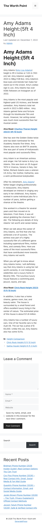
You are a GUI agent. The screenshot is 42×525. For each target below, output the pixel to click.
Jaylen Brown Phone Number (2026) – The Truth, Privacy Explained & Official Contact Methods (21, 498)
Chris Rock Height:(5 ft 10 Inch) (21, 342)
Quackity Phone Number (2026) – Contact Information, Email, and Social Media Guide (19, 488)
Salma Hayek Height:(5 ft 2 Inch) (22, 346)
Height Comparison (16, 339)
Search (7, 440)
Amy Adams (28, 182)
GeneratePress (21, 521)
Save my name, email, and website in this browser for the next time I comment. (20, 416)
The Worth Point (15, 5)
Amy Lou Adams (24, 70)
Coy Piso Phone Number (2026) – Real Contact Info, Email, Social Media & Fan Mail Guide (19, 478)
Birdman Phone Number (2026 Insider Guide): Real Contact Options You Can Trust (21, 469)
